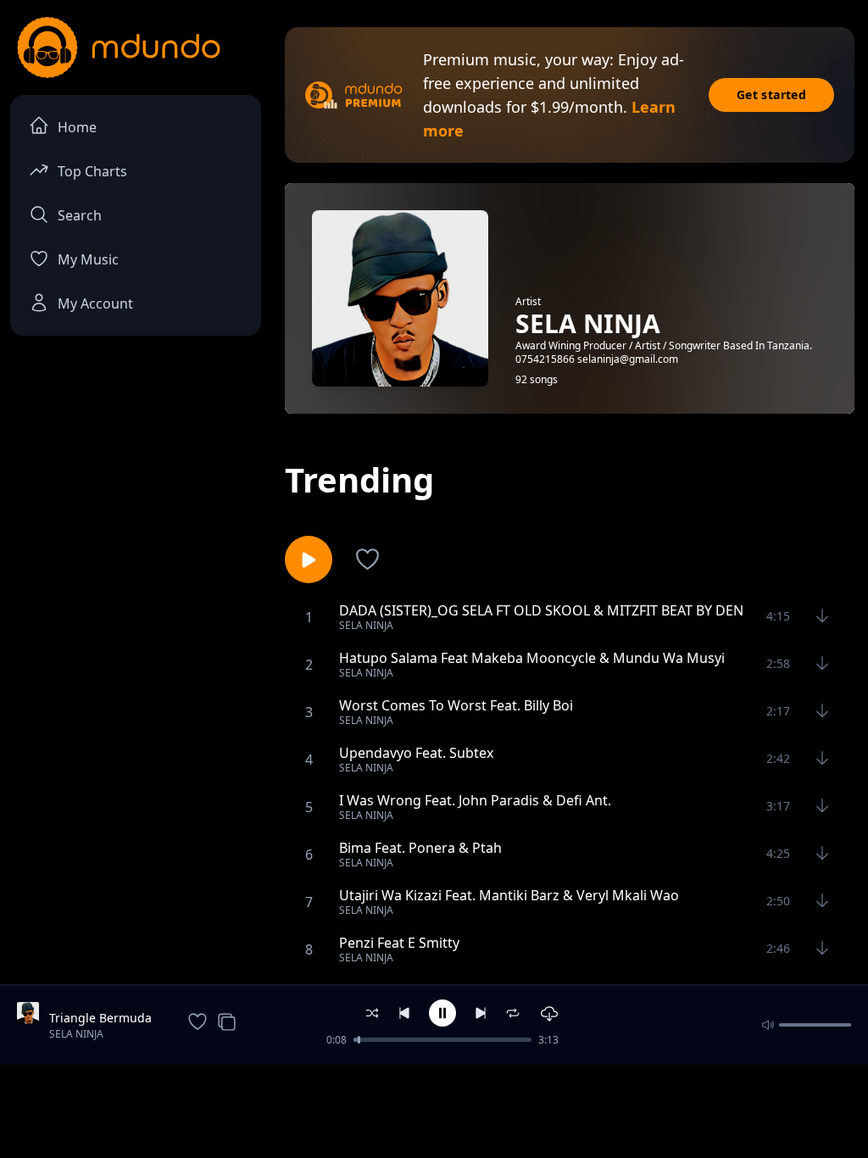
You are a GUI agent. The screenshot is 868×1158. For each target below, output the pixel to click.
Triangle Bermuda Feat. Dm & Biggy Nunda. (100, 1018)
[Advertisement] (434, 1110)
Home (77, 127)
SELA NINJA (76, 1034)
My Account (95, 303)
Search (80, 215)
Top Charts (92, 171)
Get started (771, 94)
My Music (88, 259)
